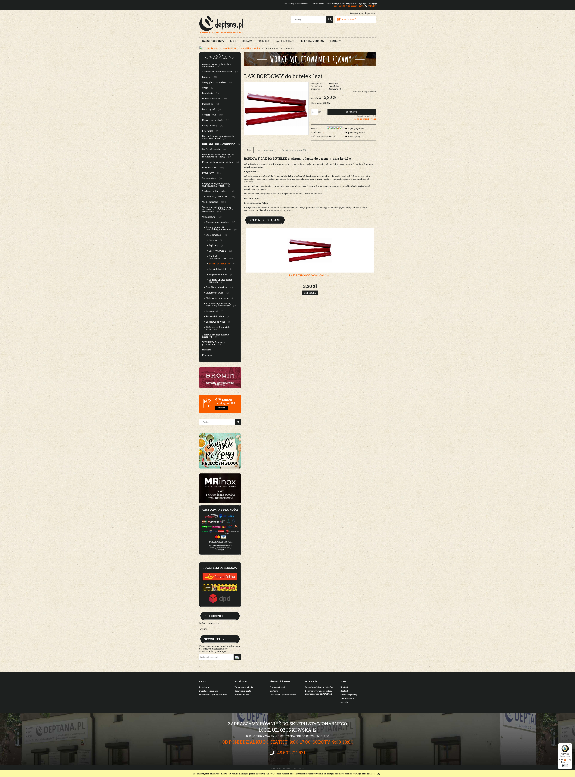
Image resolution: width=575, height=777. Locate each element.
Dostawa (274, 691)
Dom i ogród (208, 109)
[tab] (249, 150)
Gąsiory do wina (217, 250)
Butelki (213, 240)
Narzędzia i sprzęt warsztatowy (218, 143)
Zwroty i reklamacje (208, 691)
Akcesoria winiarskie (217, 222)
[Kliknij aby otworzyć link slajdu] (220, 488)
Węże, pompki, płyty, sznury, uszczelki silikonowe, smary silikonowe (217, 209)
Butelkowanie (213, 234)
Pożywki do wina (215, 316)
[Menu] (570, 745)
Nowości (206, 349)
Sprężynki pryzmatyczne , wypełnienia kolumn (216, 184)
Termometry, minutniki (215, 196)
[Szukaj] (329, 19)
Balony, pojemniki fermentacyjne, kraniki (218, 228)
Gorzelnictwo (209, 114)
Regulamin (204, 687)
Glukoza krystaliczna (217, 298)
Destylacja (207, 93)
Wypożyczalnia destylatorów (319, 687)
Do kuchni (207, 103)
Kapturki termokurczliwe (217, 257)
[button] (354, 128)
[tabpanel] (310, 185)
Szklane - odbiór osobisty (215, 191)
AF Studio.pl (298, 768)
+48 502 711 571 (290, 752)
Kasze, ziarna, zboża (212, 120)
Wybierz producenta (209, 623)
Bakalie (206, 77)
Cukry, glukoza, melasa (214, 82)
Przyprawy (208, 172)
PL (324, 132)
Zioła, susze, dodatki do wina (218, 328)
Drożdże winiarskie (216, 287)
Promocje (207, 355)
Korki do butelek (218, 269)
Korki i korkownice (219, 263)
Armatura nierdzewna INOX (217, 71)
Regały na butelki (218, 274)
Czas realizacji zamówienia (283, 694)
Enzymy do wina (214, 292)
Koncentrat (212, 311)
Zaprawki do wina (215, 321)
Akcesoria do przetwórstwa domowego (216, 65)
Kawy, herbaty (209, 125)
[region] (220, 488)
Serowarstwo (209, 178)
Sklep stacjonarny (349, 694)
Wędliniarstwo (210, 201)
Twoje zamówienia (243, 687)
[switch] (565, 765)
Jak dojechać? (347, 698)
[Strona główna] (221, 24)
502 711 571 (372, 6)
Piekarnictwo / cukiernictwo (217, 162)
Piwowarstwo (209, 167)
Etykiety (213, 245)
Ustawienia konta (242, 691)
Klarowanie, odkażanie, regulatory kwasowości (218, 304)
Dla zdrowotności (211, 98)
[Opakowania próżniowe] (310, 58)
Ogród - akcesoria (211, 149)
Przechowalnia (241, 694)
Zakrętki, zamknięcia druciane (220, 280)
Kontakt (344, 687)
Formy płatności (277, 687)
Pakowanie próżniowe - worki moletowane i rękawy (218, 155)
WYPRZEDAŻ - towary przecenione (213, 343)
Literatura (207, 130)
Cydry (205, 87)
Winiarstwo (208, 216)
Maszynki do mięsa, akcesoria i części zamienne (218, 137)
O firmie (344, 702)
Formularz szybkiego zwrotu (213, 694)
